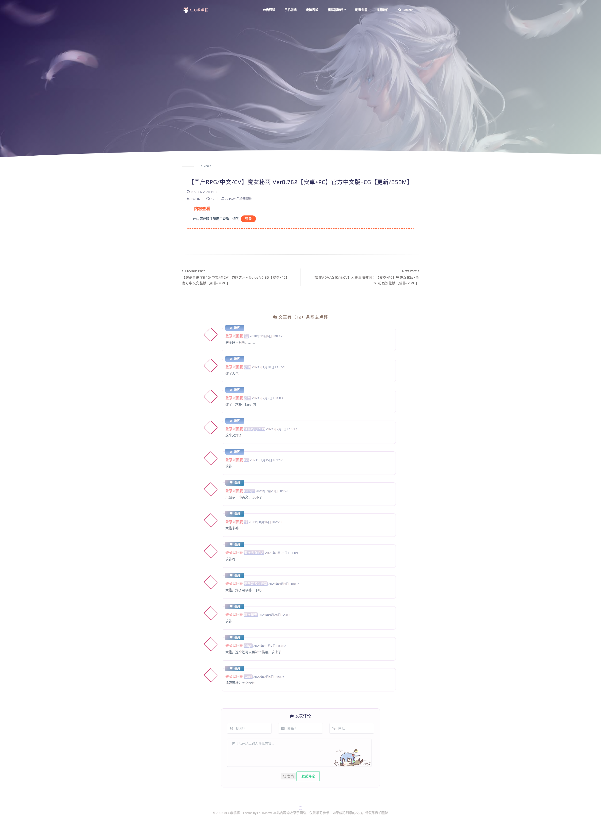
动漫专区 (361, 10)
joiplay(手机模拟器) (238, 198)
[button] (288, 776)
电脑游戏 (312, 10)
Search (408, 10)
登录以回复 (234, 336)
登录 (248, 219)
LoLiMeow (264, 813)
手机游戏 (291, 10)
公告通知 (269, 10)
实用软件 (383, 10)
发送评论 (308, 776)
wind (248, 677)
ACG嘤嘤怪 (232, 813)
